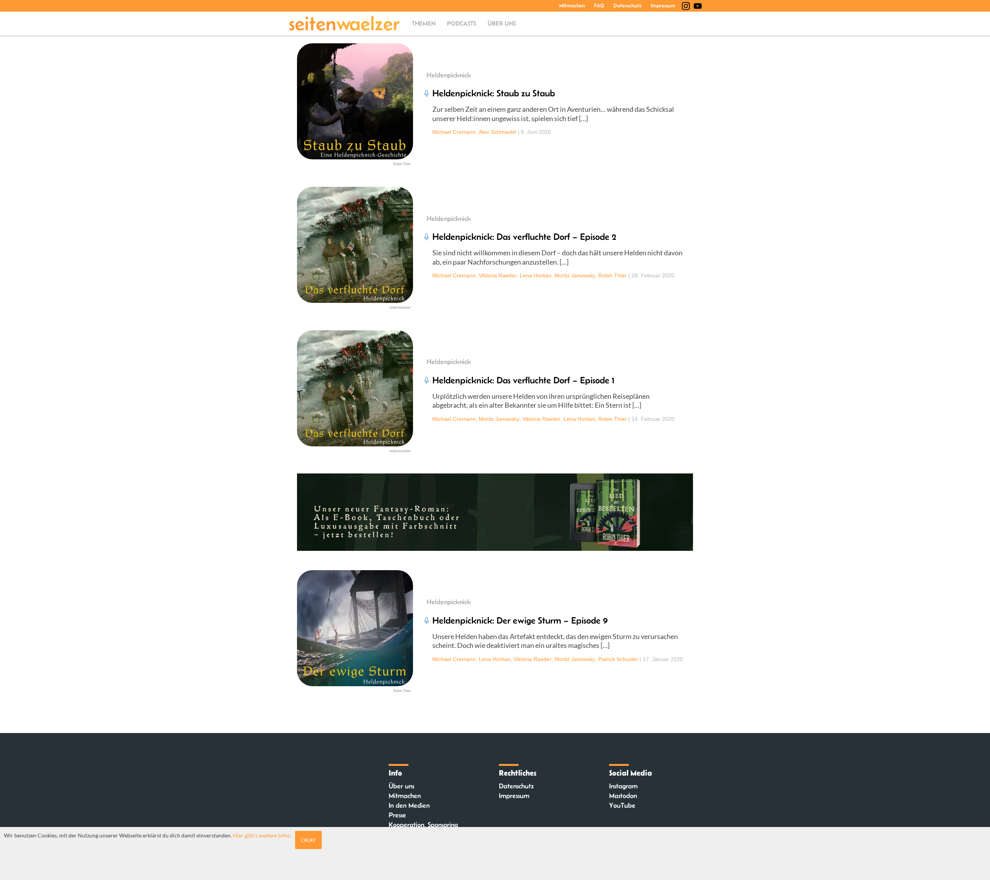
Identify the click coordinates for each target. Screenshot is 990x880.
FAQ (599, 5)
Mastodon (623, 796)
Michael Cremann (454, 132)
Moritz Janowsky (575, 275)
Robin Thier (612, 275)
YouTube (622, 805)
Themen (423, 23)
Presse (397, 815)
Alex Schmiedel (497, 132)
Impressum (663, 5)
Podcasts (461, 23)
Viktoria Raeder (498, 275)
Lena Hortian (535, 275)
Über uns (502, 23)
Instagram (623, 786)
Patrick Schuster (618, 659)
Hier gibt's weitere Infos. (262, 835)
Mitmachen (572, 5)
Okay (308, 840)
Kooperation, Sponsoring (423, 825)
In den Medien (409, 805)
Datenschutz (627, 5)
